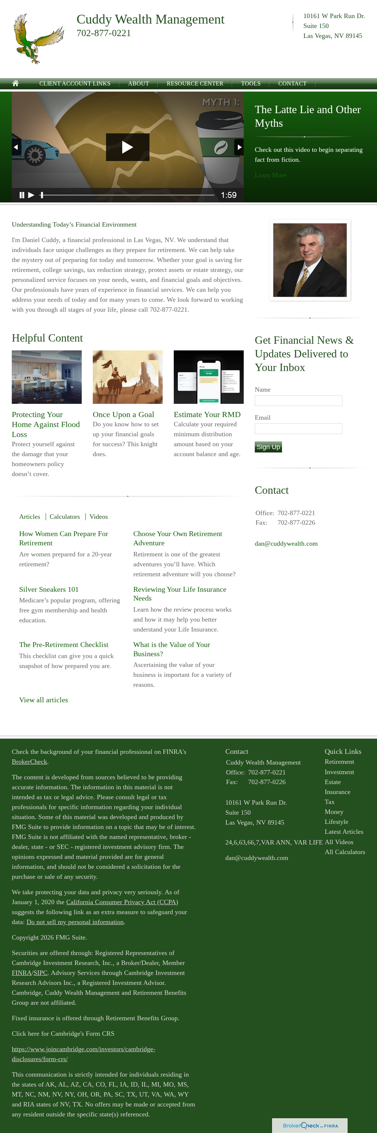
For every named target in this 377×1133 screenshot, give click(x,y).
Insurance (337, 791)
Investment (339, 772)
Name (263, 389)
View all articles (43, 700)
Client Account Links (74, 83)
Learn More (270, 175)
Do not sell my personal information (75, 922)
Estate (333, 782)
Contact (292, 83)
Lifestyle (336, 821)
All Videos (339, 842)
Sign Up (268, 447)
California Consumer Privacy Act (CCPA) (122, 902)
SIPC (40, 972)
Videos (98, 516)
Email (263, 417)
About (138, 83)
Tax (330, 801)
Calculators (65, 516)
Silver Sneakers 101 (49, 589)
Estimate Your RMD (207, 414)
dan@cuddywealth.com (286, 543)
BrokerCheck (29, 761)
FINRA (22, 972)
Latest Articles (344, 831)
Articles (29, 516)
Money (334, 811)
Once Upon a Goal (123, 414)
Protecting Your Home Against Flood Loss (46, 424)
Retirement (339, 761)
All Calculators (345, 852)
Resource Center (195, 83)
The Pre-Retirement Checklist (64, 644)
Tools (251, 83)
